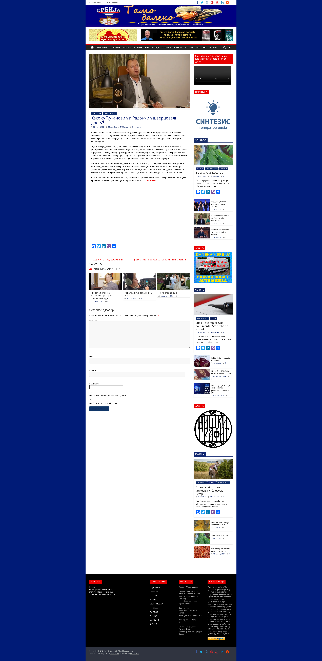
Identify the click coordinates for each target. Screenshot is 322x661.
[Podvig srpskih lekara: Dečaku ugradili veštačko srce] (202, 214)
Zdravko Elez (112, 127)
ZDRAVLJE (223, 169)
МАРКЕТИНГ (201, 47)
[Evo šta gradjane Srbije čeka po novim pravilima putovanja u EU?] (202, 384)
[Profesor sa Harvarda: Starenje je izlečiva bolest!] (202, 228)
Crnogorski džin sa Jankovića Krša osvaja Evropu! (210, 490)
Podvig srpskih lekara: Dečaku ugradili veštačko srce (220, 218)
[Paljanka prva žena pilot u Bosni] (139, 274)
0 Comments (136, 127)
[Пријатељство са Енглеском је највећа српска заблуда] (105, 274)
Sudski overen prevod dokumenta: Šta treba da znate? (212, 326)
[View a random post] (230, 47)
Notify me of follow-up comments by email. (107, 395)
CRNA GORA (96, 113)
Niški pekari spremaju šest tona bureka (220, 523)
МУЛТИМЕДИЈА (152, 47)
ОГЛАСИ (213, 47)
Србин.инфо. (150, 180)
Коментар (94, 320)
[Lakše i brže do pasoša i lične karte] (202, 357)
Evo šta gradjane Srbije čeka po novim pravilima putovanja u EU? (220, 389)
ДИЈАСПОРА (101, 47)
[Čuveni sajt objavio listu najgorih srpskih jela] (202, 547)
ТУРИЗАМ (166, 47)
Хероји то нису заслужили (107, 259)
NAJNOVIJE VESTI (109, 113)
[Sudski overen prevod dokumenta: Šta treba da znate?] (213, 295)
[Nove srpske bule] (173, 274)
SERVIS (213, 318)
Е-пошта (93, 370)
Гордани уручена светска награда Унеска (218, 204)
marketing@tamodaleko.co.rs (101, 592)
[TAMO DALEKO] (92, 47)
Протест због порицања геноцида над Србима (160, 259)
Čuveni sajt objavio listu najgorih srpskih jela (221, 550)
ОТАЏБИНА (115, 47)
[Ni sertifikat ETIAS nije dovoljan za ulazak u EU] (202, 370)
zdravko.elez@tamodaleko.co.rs (102, 594)
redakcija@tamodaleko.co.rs (100, 589)
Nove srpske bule (167, 292)
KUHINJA (200, 169)
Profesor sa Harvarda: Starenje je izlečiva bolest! (220, 232)
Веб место (94, 383)
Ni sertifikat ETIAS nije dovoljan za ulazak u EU (221, 372)
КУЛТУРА (138, 47)
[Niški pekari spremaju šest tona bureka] (202, 521)
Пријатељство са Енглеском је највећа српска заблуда (102, 295)
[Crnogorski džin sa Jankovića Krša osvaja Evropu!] (213, 460)
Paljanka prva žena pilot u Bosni (138, 294)
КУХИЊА (189, 47)
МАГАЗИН (127, 47)
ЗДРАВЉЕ (178, 47)
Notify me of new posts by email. (103, 403)
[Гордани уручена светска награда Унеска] (202, 200)
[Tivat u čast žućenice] (213, 146)
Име (92, 356)
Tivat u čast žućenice (209, 173)
